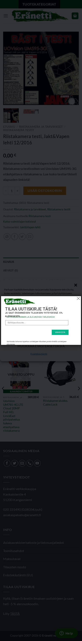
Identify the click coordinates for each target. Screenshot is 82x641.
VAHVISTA (60, 332)
